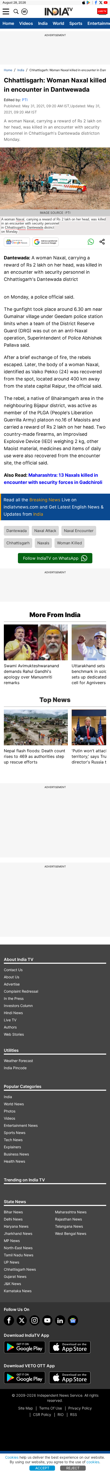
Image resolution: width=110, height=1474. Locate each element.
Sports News (14, 1132)
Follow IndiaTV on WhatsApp (51, 558)
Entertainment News (21, 1125)
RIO (61, 1414)
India (43, 23)
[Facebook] (9, 1320)
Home (8, 23)
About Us (11, 977)
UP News (11, 1262)
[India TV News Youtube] (105, 2)
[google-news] (73, 1320)
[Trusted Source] (45, 242)
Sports (75, 23)
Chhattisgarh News (20, 1269)
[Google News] (17, 242)
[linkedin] (60, 1320)
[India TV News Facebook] (96, 2)
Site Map (25, 1408)
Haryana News (16, 1226)
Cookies (11, 1457)
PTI (25, 100)
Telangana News (69, 1226)
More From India (55, 615)
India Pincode (15, 1068)
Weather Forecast (18, 1060)
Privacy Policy (80, 1408)
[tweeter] (22, 1320)
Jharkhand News (18, 1233)
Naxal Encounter (79, 530)
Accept (42, 1468)
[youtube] (47, 1320)
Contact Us (13, 970)
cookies (92, 1462)
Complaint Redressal (21, 991)
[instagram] (34, 1320)
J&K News (12, 1283)
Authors (10, 1027)
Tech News (13, 1140)
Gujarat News (15, 1276)
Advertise (12, 984)
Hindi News (13, 1013)
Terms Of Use (50, 1408)
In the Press (14, 998)
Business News (16, 1154)
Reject (73, 1468)
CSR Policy (42, 1414)
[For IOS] (70, 1378)
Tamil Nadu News (18, 1255)
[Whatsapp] (91, 242)
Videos (26, 23)
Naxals (43, 542)
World (58, 23)
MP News (12, 1240)
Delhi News (13, 1219)
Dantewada (16, 530)
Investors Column (18, 1005)
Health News (14, 1161)
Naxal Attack (45, 530)
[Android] (88, 2)
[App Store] (70, 1347)
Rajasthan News (68, 1219)
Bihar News (13, 1212)
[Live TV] (102, 11)
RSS (73, 1414)
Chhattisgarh (18, 542)
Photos (9, 1111)
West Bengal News (70, 1233)
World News (14, 1104)
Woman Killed (69, 542)
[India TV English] (59, 12)
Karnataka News (17, 1291)
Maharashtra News (70, 1212)
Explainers (12, 1147)
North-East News (18, 1248)
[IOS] (83, 2)
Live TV (10, 1020)
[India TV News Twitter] (101, 2)
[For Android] (24, 1378)
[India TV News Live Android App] (24, 1347)
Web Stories (14, 1034)
